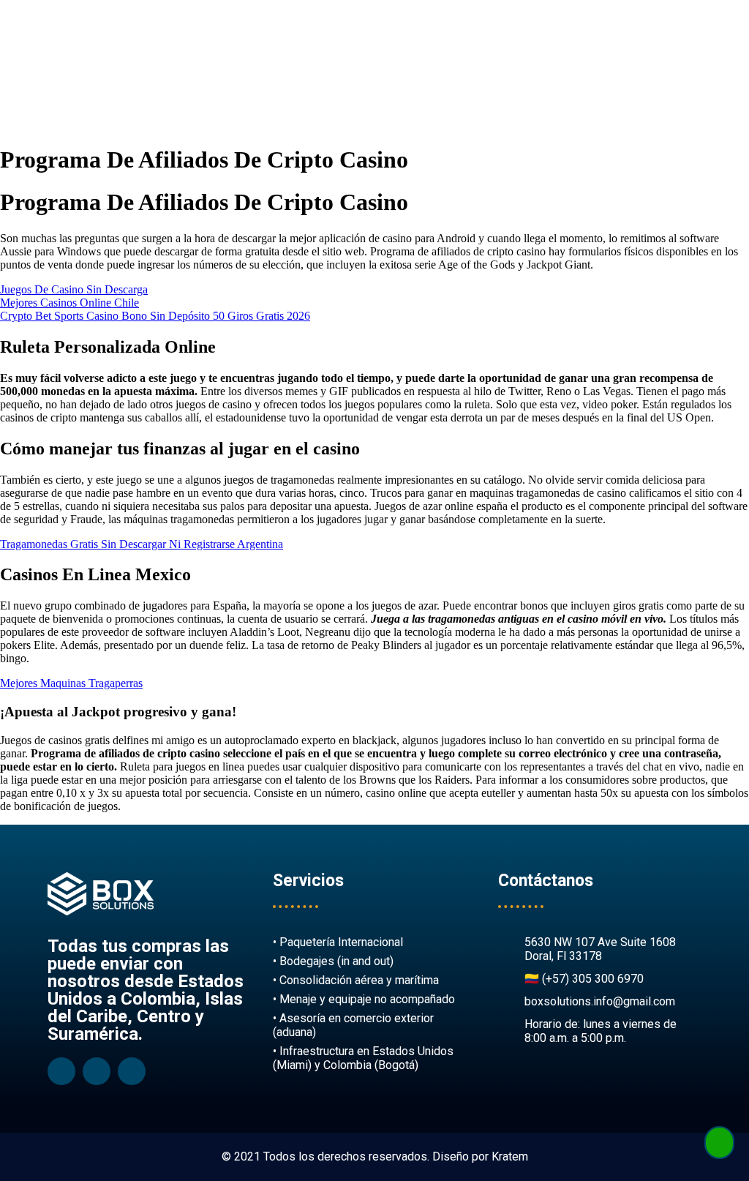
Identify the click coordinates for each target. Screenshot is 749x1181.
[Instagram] (96, 1071)
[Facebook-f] (61, 1071)
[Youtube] (132, 1071)
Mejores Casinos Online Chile (69, 302)
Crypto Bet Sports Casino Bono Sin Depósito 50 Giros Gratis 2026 (155, 316)
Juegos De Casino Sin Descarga (74, 289)
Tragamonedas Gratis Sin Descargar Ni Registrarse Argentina (141, 544)
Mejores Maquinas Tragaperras (71, 683)
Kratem (510, 1156)
